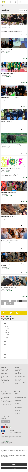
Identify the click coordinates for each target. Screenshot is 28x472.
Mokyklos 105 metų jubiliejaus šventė (11, 168)
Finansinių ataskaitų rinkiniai (6, 395)
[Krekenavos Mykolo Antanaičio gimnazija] (3, 1)
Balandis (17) (7, 332)
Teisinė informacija (18, 411)
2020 (5, 357)
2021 (5, 354)
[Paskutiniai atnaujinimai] (15, 2)
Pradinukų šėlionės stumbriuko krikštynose (12, 145)
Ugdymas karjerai (9, 242)
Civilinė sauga (17, 410)
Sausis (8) (6, 337)
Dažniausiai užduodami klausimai (21, 399)
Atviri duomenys (18, 413)
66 (10, 303)
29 (22, 300)
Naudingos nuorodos (18, 401)
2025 (5, 341)
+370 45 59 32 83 (5, 440)
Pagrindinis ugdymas (18, 369)
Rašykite (3, 421)
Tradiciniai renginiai (4, 379)
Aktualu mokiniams (18, 406)
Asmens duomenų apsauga (20, 396)
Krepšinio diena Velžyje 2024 (8, 73)
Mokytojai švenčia (5, 26)
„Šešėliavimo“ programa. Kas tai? (9, 240)
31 (2, 303)
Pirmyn (12, 303)
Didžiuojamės (8, 76)
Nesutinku (14, 464)
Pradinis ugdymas (18, 372)
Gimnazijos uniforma (5, 377)
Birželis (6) (7, 328)
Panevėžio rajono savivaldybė (15, 432)
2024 (5, 344)
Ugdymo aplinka (4, 370)
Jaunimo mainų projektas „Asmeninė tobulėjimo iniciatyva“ (13, 264)
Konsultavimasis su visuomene (20, 397)
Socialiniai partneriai (5, 380)
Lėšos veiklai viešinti (5, 397)
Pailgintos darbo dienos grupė (20, 382)
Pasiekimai (3, 374)
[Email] (10, 427)
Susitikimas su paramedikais (8, 192)
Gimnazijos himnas (4, 376)
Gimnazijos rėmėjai (18, 407)
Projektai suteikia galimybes (8, 287)
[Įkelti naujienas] (9, 2)
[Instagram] (7, 427)
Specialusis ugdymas (18, 373)
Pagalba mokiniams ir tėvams (20, 376)
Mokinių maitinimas (18, 377)
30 (25, 300)
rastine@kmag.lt (6, 441)
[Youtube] (4, 427)
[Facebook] (2, 427)
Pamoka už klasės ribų (7, 49)
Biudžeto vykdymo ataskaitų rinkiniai (6, 394)
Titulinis (2, 5)
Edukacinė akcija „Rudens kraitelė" (10, 97)
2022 (5, 350)
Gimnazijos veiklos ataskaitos (6, 404)
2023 (5, 347)
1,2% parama (17, 403)
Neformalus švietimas (19, 374)
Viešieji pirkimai (4, 400)
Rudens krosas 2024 (6, 121)
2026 (5, 323)
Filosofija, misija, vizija (5, 373)
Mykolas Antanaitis (4, 372)
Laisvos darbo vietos (18, 394)
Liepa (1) (6, 326)
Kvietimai (7, 171)
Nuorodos (16, 393)
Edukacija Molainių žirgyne (8, 216)
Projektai (2, 398)
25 (12, 300)
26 (15, 300)
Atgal (2, 301)
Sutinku (14, 468)
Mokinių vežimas (18, 379)
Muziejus (3, 382)
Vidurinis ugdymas (18, 370)
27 (17, 300)
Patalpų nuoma (17, 380)
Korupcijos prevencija (18, 409)
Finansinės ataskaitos (5, 403)
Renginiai (7, 28)
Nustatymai (14, 461)
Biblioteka (16, 383)
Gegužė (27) (7, 330)
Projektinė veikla (9, 195)
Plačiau (23, 34)
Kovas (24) (7, 334)
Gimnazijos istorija (4, 369)
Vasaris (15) (7, 335)
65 (7, 303)
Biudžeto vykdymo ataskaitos (6, 401)
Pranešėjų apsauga (18, 400)
